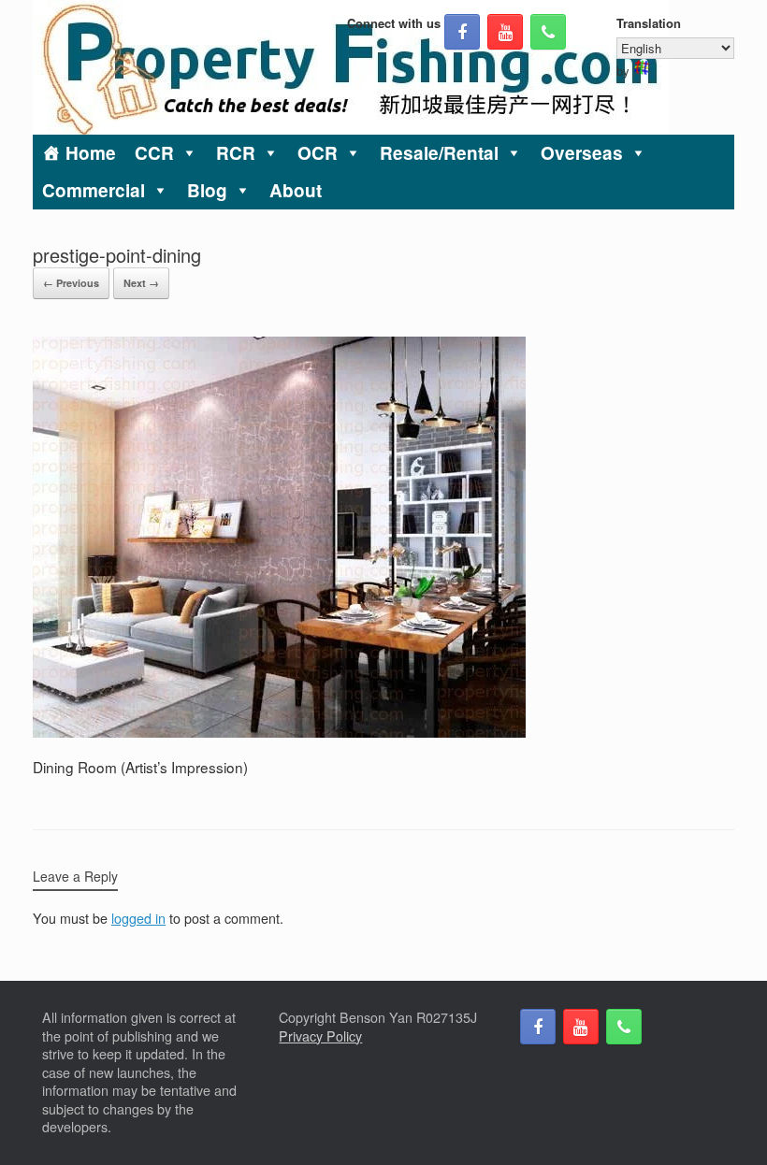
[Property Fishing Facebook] (462, 32)
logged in (138, 918)
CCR (154, 152)
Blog (207, 190)
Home (90, 152)
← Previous (71, 283)
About (295, 190)
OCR (317, 152)
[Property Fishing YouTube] (505, 32)
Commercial (93, 190)
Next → (141, 283)
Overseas (582, 152)
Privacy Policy (320, 1036)
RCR (235, 152)
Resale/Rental (439, 152)
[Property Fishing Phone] (548, 32)
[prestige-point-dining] (279, 732)
